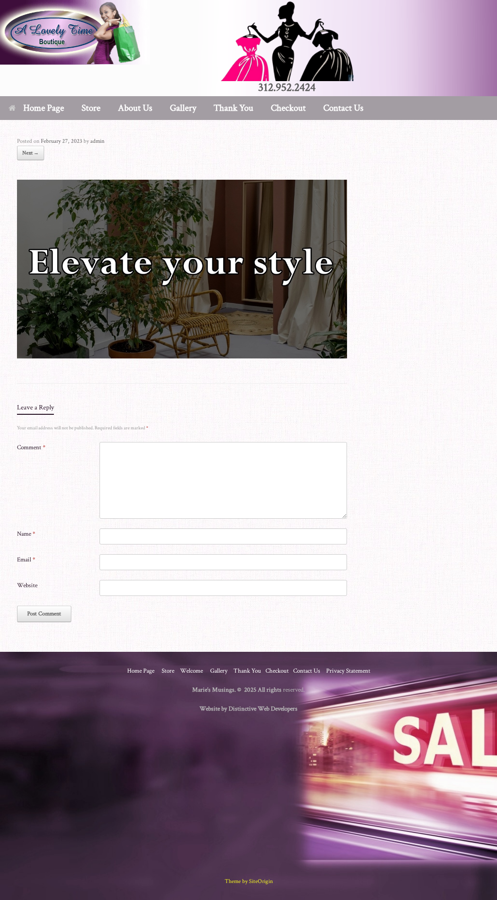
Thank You (233, 108)
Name (26, 534)
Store (168, 671)
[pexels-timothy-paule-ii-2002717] (182, 355)
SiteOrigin (261, 881)
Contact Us (343, 108)
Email (26, 560)
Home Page (43, 108)
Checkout (288, 108)
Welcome (191, 671)
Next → (30, 153)
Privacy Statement (348, 671)
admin (97, 141)
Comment (31, 447)
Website (27, 585)
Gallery (183, 108)
